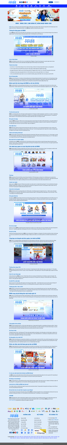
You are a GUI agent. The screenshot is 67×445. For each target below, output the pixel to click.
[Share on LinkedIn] (17, 432)
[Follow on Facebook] (20, 2)
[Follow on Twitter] (22, 2)
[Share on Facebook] (10, 432)
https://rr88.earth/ (12, 400)
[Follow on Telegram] (27, 2)
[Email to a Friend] (13, 432)
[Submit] (38, 2)
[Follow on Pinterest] (25, 2)
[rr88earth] (13, 2)
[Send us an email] (23, 2)
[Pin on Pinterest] (15, 432)
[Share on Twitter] (12, 432)
